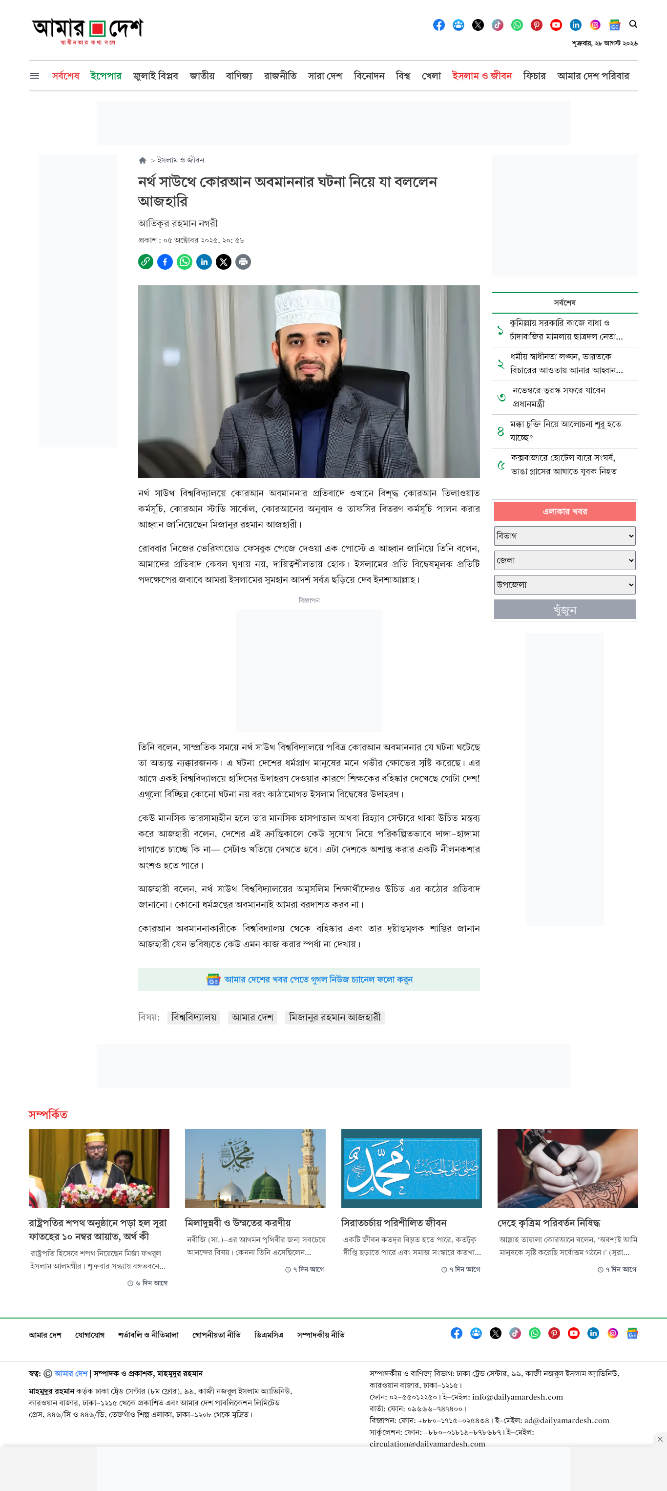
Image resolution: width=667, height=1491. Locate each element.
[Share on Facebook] (165, 262)
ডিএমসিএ (269, 1335)
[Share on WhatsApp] (184, 262)
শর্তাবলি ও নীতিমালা (148, 1335)
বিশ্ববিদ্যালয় (193, 1017)
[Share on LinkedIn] (204, 262)
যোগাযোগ (89, 1335)
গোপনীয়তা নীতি (216, 1335)
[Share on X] (223, 262)
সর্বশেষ (565, 302)
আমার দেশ (252, 1017)
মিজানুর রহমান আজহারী (335, 1017)
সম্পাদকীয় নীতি (321, 1335)
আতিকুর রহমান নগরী (178, 223)
